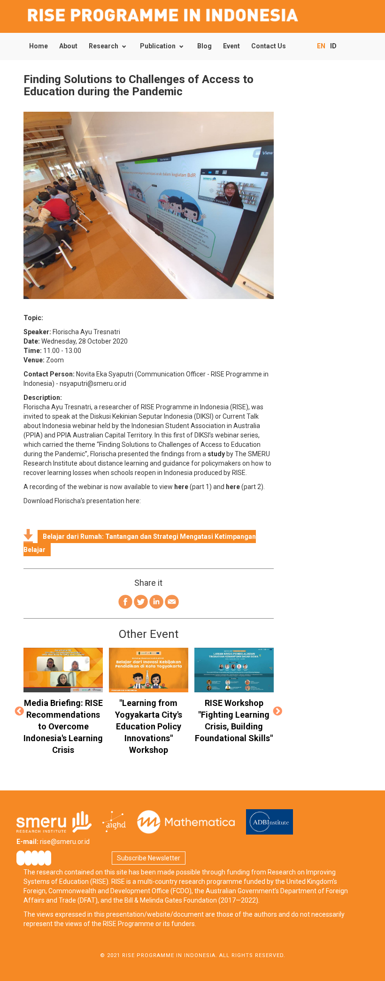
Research (103, 46)
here (181, 486)
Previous (19, 712)
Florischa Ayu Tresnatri (86, 332)
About (68, 46)
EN (321, 46)
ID (333, 46)
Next (278, 712)
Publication (158, 46)
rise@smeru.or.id (65, 841)
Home (38, 46)
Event (231, 46)
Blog (204, 46)
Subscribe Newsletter (148, 858)
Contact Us (268, 46)
